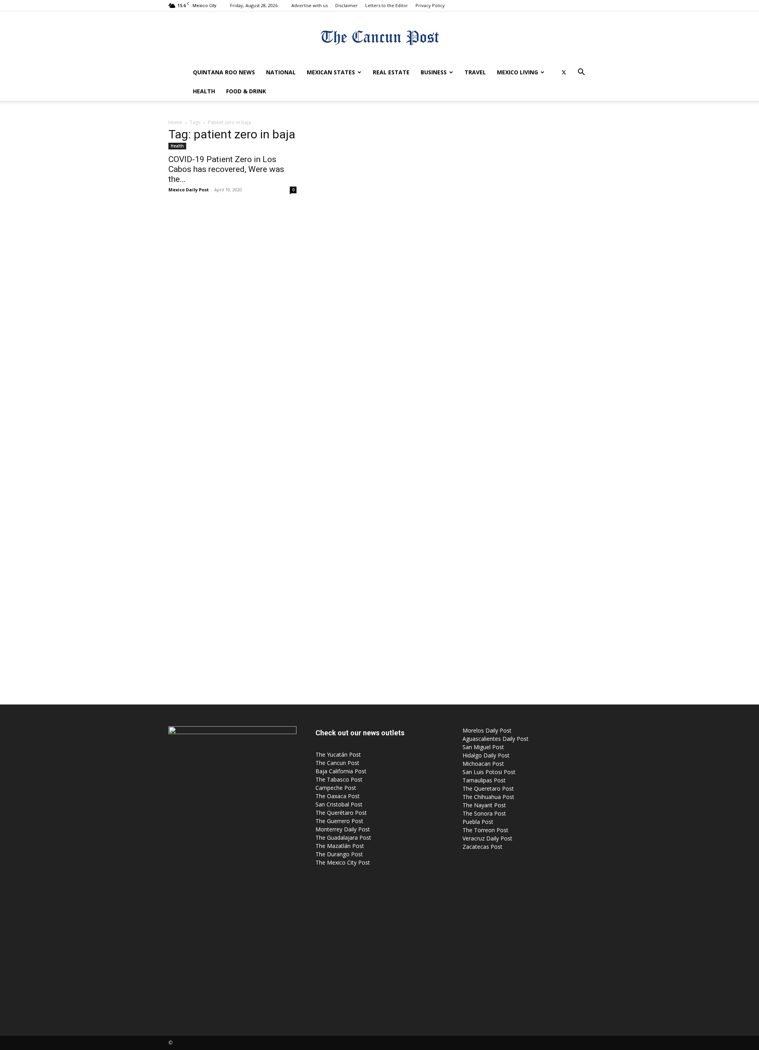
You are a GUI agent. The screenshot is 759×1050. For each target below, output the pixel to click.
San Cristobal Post (339, 804)
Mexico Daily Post (188, 190)
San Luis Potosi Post (489, 772)
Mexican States (331, 72)
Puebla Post (478, 821)
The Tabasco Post (339, 779)
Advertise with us (309, 5)
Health (204, 91)
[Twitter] (564, 72)
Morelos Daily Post (487, 730)
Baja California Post (340, 771)
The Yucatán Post (338, 754)
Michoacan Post (483, 763)
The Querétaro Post (341, 812)
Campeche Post (335, 787)
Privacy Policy (430, 5)
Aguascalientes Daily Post (496, 738)
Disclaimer (346, 5)
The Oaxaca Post (337, 796)
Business (434, 72)
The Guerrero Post (339, 821)
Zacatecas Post (482, 846)
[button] (581, 73)
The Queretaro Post (488, 788)
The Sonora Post (484, 813)
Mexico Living (517, 72)
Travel (475, 72)
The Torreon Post (485, 830)
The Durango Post (339, 854)
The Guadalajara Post (343, 837)
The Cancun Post (337, 763)
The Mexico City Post (342, 862)
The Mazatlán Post (339, 846)
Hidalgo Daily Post (486, 755)
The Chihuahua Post (488, 797)
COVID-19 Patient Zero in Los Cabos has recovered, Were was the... (226, 169)
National (281, 72)
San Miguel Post (483, 747)
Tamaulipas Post (484, 780)
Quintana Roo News (224, 72)
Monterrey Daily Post (342, 829)
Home (175, 122)
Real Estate (391, 72)
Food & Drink (246, 91)
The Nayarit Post (484, 805)
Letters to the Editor (386, 5)
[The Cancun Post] (379, 37)
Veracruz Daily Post (487, 838)
